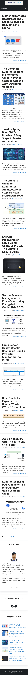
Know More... (14, 587)
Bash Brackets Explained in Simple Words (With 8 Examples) (13, 403)
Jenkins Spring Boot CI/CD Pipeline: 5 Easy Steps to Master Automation (12, 135)
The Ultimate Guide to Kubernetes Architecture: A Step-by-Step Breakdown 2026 (12, 188)
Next (12, 536)
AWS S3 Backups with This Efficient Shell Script (13, 441)
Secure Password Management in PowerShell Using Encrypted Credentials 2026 (13, 301)
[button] (26, 8)
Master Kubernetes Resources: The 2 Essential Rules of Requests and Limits (14, 21)
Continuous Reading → (19, 60)
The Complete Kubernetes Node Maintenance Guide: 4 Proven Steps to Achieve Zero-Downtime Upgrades (13, 77)
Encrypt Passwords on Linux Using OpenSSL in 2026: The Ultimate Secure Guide (13, 244)
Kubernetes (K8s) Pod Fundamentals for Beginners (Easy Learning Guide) (13, 487)
